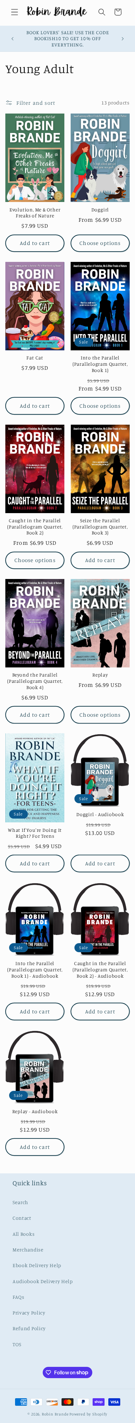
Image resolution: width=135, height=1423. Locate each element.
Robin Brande (55, 1414)
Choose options (100, 243)
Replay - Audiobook (35, 1111)
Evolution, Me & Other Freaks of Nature (34, 213)
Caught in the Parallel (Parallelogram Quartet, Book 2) (34, 527)
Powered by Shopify (88, 1414)
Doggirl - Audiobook (100, 814)
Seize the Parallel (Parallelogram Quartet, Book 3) (100, 527)
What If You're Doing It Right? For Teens (35, 833)
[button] (15, 12)
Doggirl (100, 210)
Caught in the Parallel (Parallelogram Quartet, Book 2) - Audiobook (100, 969)
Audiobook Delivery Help (43, 1281)
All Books (24, 1234)
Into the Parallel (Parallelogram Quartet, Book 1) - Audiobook (34, 969)
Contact (22, 1218)
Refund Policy (29, 1328)
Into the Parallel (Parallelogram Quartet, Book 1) (100, 364)
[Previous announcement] (12, 38)
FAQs (18, 1297)
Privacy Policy (29, 1312)
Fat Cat (34, 358)
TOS (17, 1344)
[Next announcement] (123, 38)
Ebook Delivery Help (37, 1265)
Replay (100, 675)
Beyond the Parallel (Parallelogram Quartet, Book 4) (34, 681)
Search (20, 1202)
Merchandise (28, 1249)
